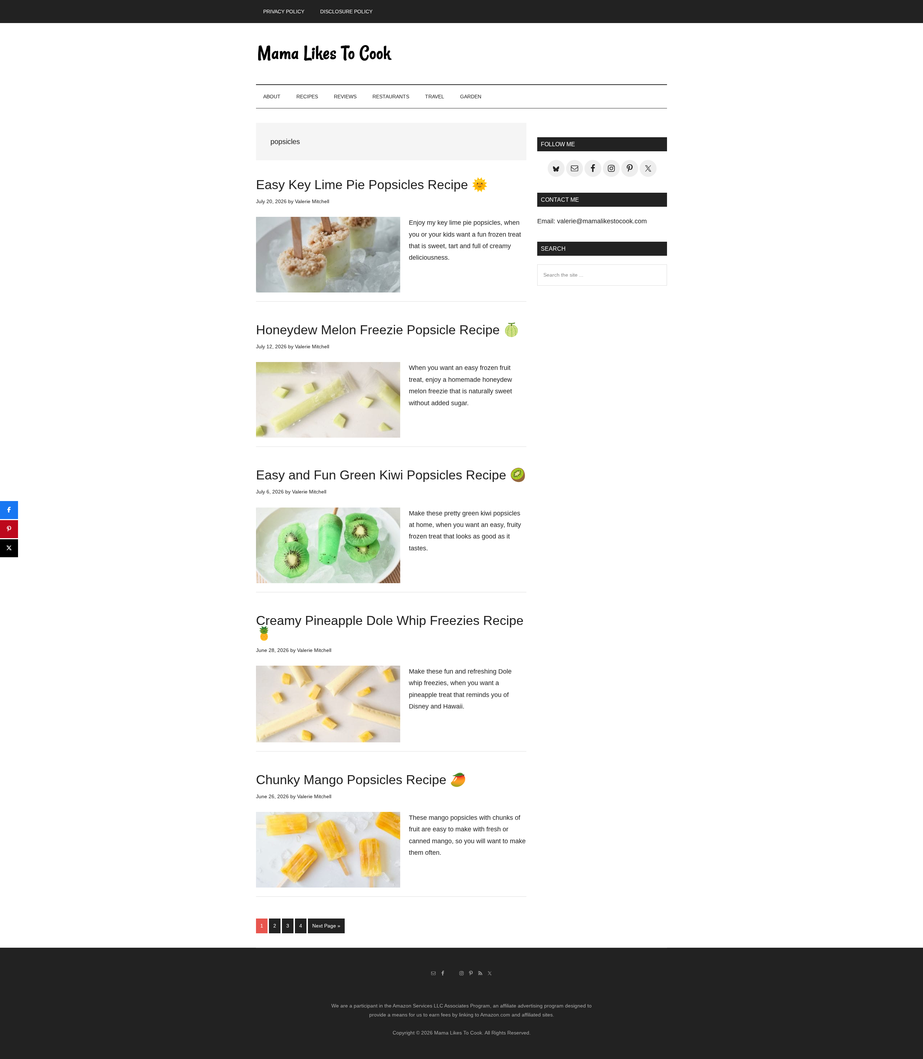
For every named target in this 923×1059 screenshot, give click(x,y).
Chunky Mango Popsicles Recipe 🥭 (361, 779)
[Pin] (9, 529)
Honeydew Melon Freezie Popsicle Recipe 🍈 (388, 329)
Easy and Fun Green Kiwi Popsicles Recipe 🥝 (391, 475)
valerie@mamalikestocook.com (602, 221)
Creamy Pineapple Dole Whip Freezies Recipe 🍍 (390, 627)
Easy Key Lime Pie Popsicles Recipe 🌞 (372, 184)
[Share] (9, 510)
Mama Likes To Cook (324, 53)
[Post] (9, 548)
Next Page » (326, 927)
